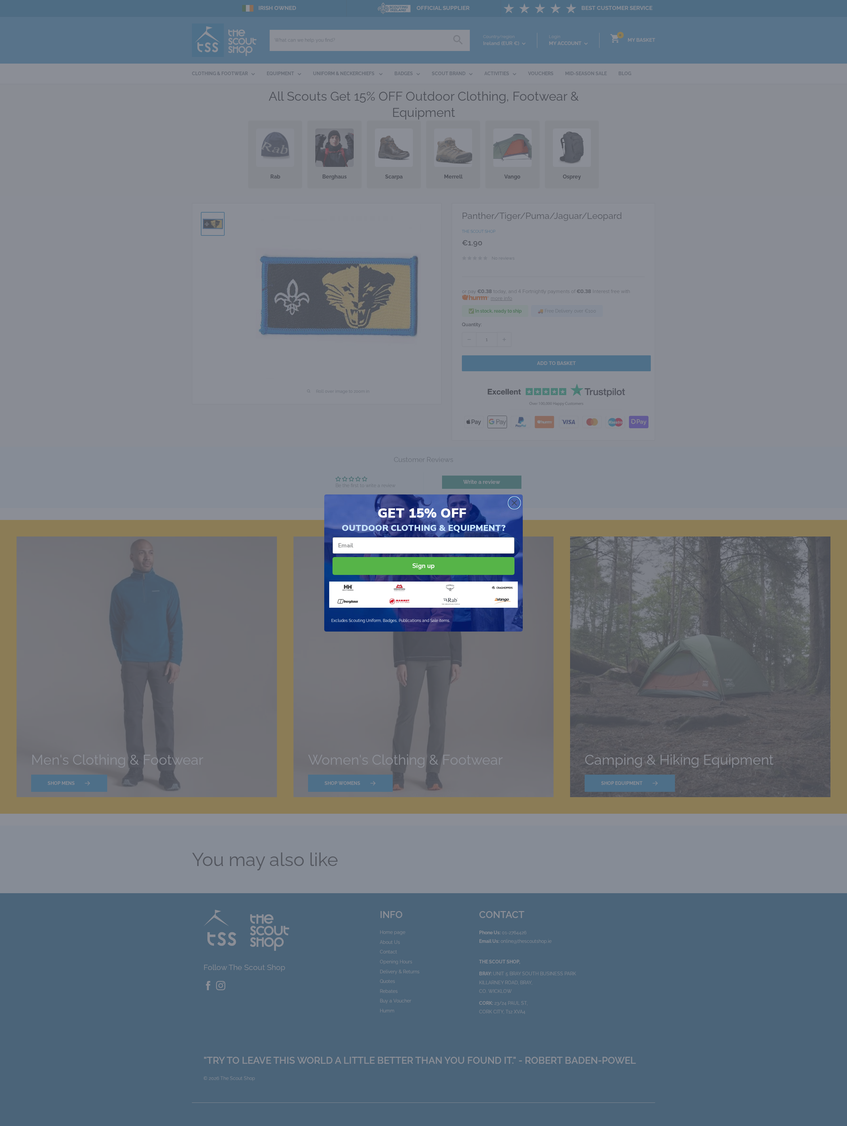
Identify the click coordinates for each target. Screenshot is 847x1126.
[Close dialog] (514, 503)
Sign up (423, 565)
